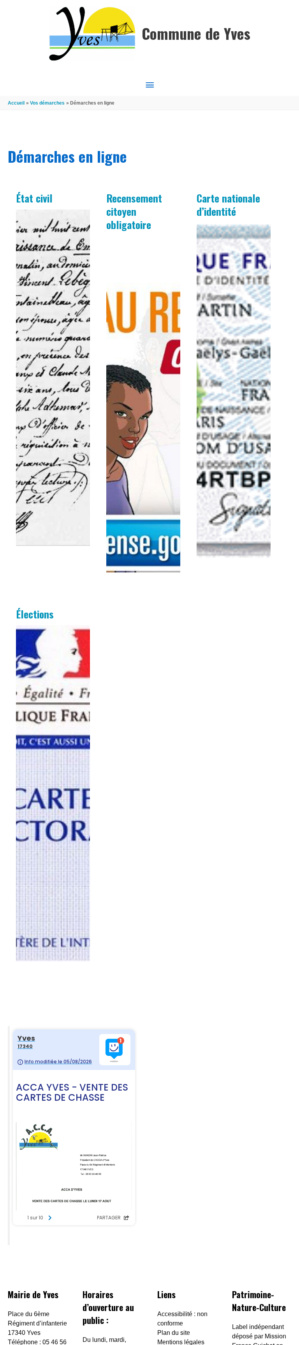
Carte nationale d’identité (228, 204)
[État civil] (53, 378)
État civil (34, 198)
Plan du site (173, 1332)
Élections (35, 614)
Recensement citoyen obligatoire (134, 211)
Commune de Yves (196, 33)
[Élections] (53, 793)
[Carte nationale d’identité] (234, 391)
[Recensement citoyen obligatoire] (143, 404)
